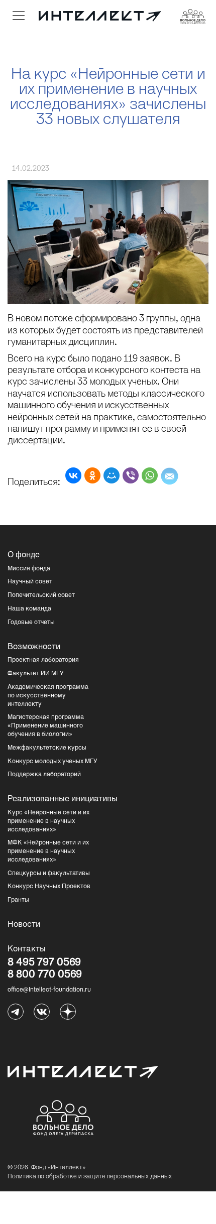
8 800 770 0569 (45, 975)
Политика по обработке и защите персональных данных (90, 1177)
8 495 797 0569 (44, 963)
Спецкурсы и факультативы (49, 874)
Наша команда (29, 609)
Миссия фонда (29, 569)
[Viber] (131, 475)
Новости (24, 925)
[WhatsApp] (150, 475)
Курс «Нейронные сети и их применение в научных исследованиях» (48, 821)
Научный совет (30, 582)
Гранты (18, 900)
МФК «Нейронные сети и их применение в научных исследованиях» (48, 851)
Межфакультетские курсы (47, 748)
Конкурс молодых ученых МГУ (52, 762)
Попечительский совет (41, 595)
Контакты (27, 949)
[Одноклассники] (92, 475)
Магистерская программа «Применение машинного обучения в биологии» (46, 726)
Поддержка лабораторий (44, 775)
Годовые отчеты (31, 623)
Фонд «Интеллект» (58, 1168)
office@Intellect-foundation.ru (49, 990)
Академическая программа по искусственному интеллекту (48, 695)
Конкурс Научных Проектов (49, 887)
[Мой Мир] (111, 475)
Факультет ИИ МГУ (36, 674)
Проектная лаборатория (43, 660)
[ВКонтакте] (73, 475)
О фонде (24, 555)
